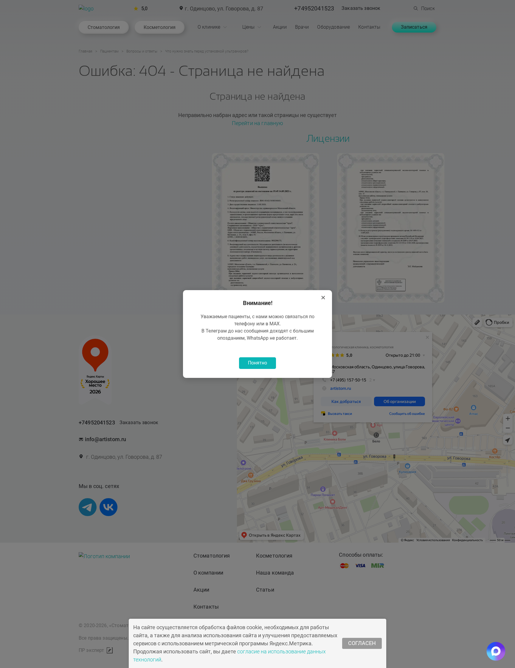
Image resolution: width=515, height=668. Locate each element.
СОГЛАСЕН (362, 643)
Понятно (257, 363)
